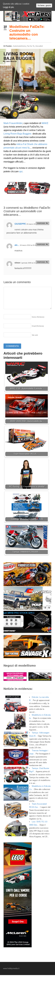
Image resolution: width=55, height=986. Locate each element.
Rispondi (41, 223)
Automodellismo (19, 46)
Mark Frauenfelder (13, 123)
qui (20, 171)
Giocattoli (39, 46)
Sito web (35, 335)
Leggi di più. (8, 7)
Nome (38, 317)
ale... (17, 245)
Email (38, 326)
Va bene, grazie (44, 5)
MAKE (45, 123)
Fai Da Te (30, 46)
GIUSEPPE (20, 224)
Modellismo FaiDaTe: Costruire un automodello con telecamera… (26, 32)
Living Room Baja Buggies (17, 133)
